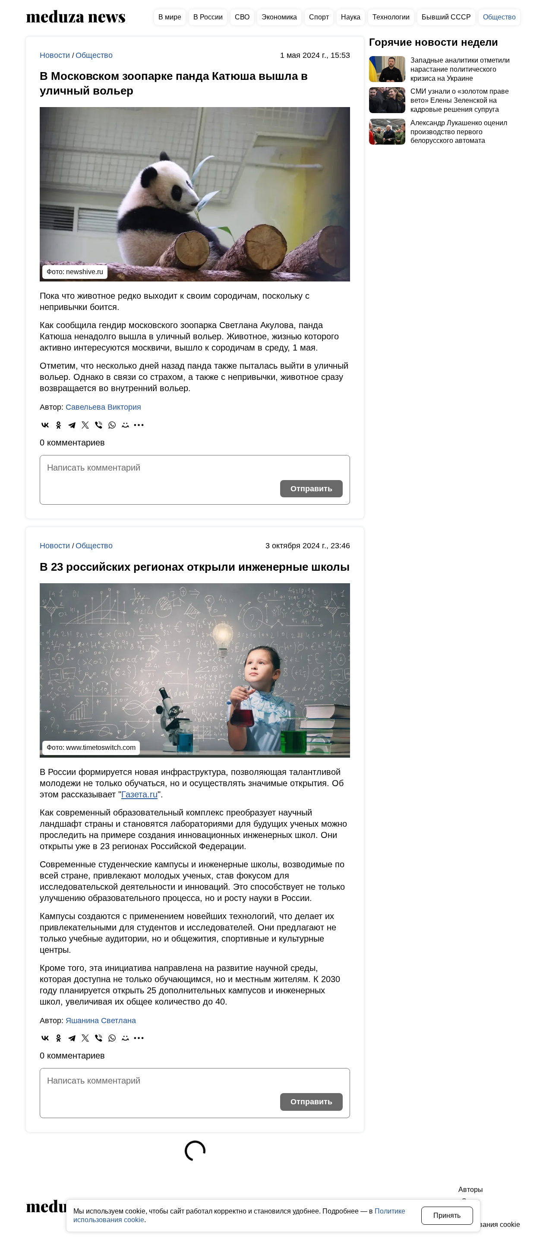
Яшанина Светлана (101, 1020)
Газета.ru (139, 794)
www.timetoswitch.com (101, 747)
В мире (169, 17)
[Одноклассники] (58, 425)
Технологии (391, 17)
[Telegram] (71, 425)
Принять (447, 1215)
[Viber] (98, 425)
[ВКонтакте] (45, 425)
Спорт (319, 17)
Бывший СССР (446, 17)
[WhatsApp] (112, 425)
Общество (499, 17)
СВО (242, 17)
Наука (350, 17)
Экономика (279, 17)
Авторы (470, 1189)
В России (208, 17)
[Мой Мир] (125, 425)
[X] (85, 425)
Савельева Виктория (103, 407)
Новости (56, 55)
